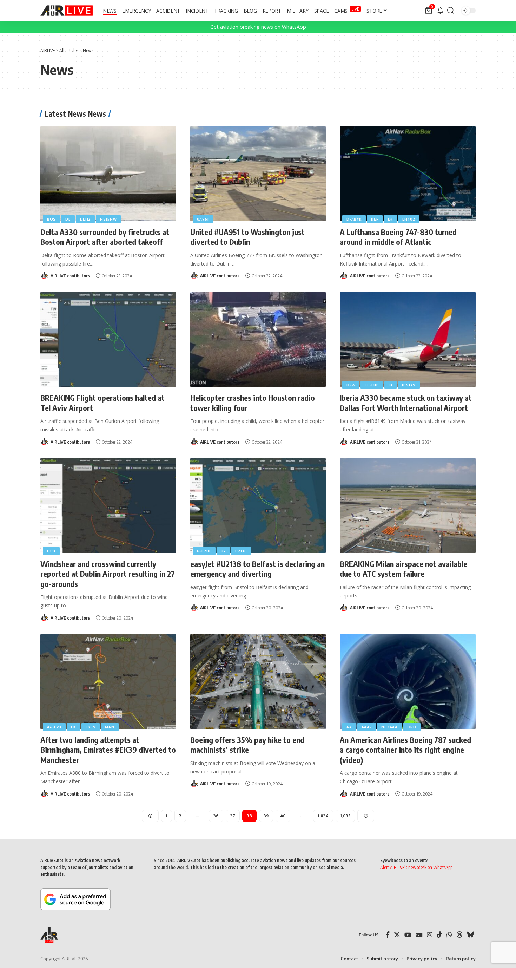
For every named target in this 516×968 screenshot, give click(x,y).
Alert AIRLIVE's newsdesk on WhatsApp (416, 867)
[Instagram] (429, 934)
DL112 (85, 219)
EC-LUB (372, 385)
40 (283, 815)
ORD (411, 727)
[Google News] (419, 934)
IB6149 (409, 385)
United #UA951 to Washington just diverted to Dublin (247, 237)
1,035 (345, 815)
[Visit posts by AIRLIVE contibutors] (44, 276)
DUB (51, 551)
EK (73, 727)
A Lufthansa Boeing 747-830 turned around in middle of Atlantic (398, 237)
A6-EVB (54, 727)
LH (390, 219)
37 (232, 815)
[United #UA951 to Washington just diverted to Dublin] (258, 173)
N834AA (389, 727)
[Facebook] (387, 934)
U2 (223, 551)
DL (67, 219)
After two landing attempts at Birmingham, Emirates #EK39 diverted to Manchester (108, 750)
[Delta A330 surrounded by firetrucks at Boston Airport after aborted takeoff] (108, 173)
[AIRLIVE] (66, 10)
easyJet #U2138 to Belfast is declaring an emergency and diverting (257, 569)
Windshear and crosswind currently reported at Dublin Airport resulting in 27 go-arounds (107, 574)
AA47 (367, 727)
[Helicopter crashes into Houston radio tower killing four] (258, 339)
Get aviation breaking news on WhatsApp (258, 27)
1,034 (323, 815)
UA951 (203, 219)
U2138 (241, 551)
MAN (109, 727)
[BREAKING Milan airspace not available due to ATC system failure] (408, 505)
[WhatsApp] (449, 934)
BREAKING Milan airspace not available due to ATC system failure (403, 569)
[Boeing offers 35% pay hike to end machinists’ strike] (258, 681)
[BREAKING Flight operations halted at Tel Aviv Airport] (108, 339)
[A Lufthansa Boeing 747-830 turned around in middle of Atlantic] (408, 173)
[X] (397, 934)
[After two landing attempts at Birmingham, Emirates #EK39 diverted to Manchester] (108, 681)
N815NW (108, 219)
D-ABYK (354, 219)
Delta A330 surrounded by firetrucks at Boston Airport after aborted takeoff (104, 237)
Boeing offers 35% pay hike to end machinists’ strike (247, 745)
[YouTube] (408, 934)
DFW (350, 385)
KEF (374, 219)
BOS (51, 219)
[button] (450, 11)
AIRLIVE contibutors (70, 276)
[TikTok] (439, 934)
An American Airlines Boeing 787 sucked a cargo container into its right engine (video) (405, 750)
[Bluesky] (470, 934)
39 (266, 815)
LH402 (408, 219)
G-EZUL (204, 551)
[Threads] (459, 934)
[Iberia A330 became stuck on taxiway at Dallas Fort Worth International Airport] (408, 339)
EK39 (91, 727)
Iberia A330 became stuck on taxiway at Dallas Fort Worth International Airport (406, 403)
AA (349, 727)
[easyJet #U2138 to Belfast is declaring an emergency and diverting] (258, 505)
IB (390, 385)
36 (216, 815)
